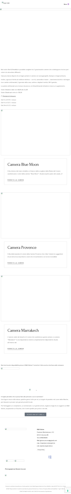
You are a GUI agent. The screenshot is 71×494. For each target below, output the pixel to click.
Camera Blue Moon (23, 164)
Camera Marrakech (23, 330)
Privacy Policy (41, 449)
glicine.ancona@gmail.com (48, 440)
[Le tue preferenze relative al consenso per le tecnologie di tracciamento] (68, 491)
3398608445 (43, 438)
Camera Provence (21, 247)
